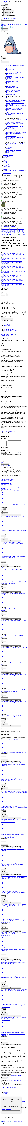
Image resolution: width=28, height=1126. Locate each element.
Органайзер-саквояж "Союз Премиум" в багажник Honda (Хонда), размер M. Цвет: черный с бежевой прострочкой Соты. (13, 779)
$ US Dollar (6, 7)
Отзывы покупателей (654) (10, 330)
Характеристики (7, 331)
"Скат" (5, 174)
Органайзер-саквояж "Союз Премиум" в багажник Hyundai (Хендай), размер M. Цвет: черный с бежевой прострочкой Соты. (14, 808)
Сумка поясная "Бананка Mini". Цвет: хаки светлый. (13, 752)
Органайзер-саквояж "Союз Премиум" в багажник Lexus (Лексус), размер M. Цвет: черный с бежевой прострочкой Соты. (13, 1006)
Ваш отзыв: (3, 446)
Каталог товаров (4, 62)
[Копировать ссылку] (7, 295)
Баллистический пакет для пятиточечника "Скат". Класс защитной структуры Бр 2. (13, 716)
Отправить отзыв (5, 463)
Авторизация (12, 18)
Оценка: (3, 435)
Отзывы (5, 157)
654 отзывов (4, 291)
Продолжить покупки (5, 1075)
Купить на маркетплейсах (6, 515)
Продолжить (4, 1077)
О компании (6, 161)
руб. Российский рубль (9, 15)
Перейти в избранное (12, 1077)
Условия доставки (7, 323)
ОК (11, 1111)
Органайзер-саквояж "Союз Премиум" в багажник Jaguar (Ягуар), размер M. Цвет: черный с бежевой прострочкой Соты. (13, 892)
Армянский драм (7, 9)
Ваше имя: (3, 438)
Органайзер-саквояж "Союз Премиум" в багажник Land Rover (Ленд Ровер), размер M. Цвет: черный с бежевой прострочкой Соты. (13, 977)
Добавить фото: (4, 450)
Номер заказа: (4, 439)
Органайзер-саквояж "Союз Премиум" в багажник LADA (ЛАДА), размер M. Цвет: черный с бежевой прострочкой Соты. (13, 949)
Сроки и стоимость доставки (8, 334)
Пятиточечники (7, 173)
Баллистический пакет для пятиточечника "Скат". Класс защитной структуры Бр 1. (13, 690)
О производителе (7, 326)
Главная (5, 169)
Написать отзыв (11, 291)
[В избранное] (2, 295)
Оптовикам (6, 159)
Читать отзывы (4, 1119)
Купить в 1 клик (17, 515)
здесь (14, 316)
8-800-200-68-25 (11, 24)
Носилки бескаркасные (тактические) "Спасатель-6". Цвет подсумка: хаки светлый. (14, 582)
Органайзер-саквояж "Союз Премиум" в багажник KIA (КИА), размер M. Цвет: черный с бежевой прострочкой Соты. (13, 921)
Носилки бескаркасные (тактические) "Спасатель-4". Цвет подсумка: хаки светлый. (14, 557)
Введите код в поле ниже (8, 456)
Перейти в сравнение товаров (14, 1080)
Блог (4, 160)
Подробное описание (8, 329)
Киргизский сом (7, 14)
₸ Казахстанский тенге (9, 12)
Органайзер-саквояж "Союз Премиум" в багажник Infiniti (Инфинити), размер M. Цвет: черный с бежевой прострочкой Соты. (13, 836)
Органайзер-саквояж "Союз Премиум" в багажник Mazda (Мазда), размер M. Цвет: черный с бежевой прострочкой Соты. (13, 1034)
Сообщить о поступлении (6, 319)
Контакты (5, 165)
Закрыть (3, 317)
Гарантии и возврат (8, 325)
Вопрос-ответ (6, 166)
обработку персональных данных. (9, 1087)
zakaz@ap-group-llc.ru (16, 1121)
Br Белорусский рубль (9, 10)
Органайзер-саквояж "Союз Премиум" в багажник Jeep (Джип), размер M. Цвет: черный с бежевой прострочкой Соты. (13, 864)
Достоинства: (4, 447)
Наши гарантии (7, 156)
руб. (6, 5)
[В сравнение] (4, 295)
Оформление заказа (16, 1075)
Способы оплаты (7, 324)
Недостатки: (4, 448)
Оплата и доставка (8, 155)
